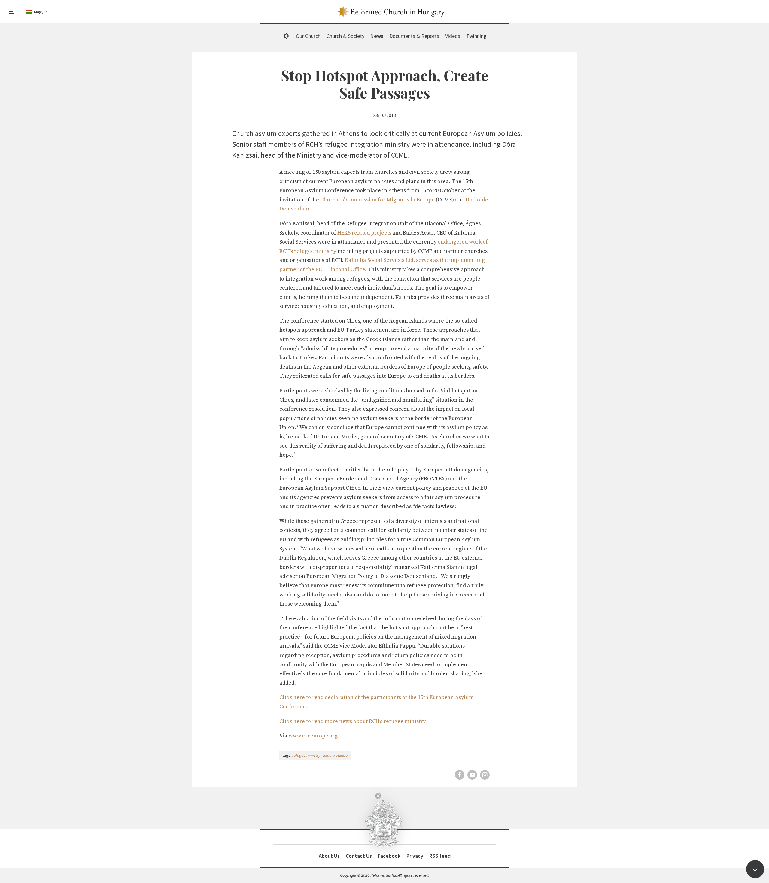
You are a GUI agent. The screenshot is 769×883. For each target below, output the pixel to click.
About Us (329, 855)
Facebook (389, 855)
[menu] (11, 11)
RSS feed (440, 855)
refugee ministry (306, 755)
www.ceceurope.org (313, 735)
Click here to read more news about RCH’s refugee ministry (352, 721)
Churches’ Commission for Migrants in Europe (377, 199)
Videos (452, 35)
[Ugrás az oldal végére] (755, 869)
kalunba (340, 755)
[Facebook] (459, 775)
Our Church (308, 35)
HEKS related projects (364, 232)
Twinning (476, 35)
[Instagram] (485, 775)
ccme (326, 755)
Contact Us (359, 855)
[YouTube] (472, 775)
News (376, 35)
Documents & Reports (414, 35)
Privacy (414, 855)
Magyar (40, 11)
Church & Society (345, 35)
